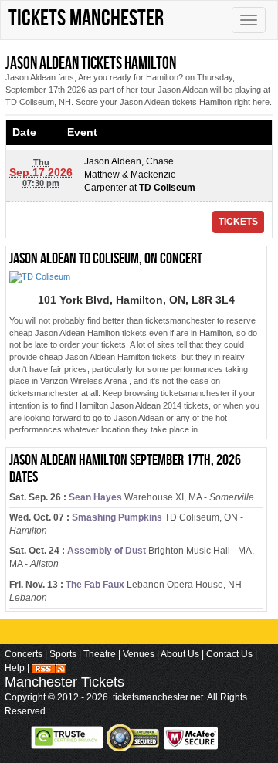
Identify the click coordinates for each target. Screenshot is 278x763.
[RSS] (49, 668)
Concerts (23, 654)
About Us (180, 654)
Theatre (99, 654)
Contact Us (229, 654)
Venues (138, 654)
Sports (62, 654)
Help (15, 668)
